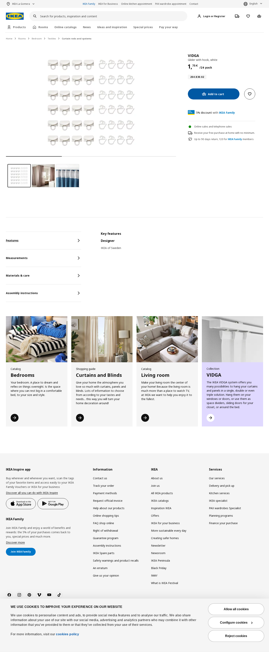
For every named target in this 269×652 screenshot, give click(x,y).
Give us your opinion (106, 575)
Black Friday (158, 568)
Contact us (100, 478)
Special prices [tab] (143, 27)
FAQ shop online (103, 523)
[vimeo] (39, 595)
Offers (155, 515)
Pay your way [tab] (168, 27)
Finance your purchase (223, 523)
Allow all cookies (236, 609)
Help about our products (108, 508)
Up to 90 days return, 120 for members (224, 139)
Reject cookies (236, 636)
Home (9, 38)
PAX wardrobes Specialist (225, 508)
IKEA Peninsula (160, 560)
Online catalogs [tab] (65, 27)
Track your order (103, 486)
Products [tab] (19, 27)
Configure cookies (234, 622)
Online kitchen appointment (136, 4)
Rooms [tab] (43, 27)
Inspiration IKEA (161, 508)
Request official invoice (107, 500)
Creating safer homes (165, 538)
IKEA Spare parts (103, 553)
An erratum (100, 568)
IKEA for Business (108, 4)
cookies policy (67, 634)
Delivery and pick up (221, 486)
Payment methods (105, 493)
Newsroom (158, 553)
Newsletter (158, 545)
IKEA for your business (165, 523)
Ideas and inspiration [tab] (112, 27)
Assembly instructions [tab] (22, 293)
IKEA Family (89, 4)
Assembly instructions (107, 545)
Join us (155, 486)
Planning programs (221, 515)
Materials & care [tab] (18, 275)
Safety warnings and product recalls (116, 560)
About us (157, 478)
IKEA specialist (218, 500)
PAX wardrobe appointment (170, 4)
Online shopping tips (106, 515)
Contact (193, 4)
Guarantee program (105, 538)
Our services (217, 478)
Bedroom (37, 38)
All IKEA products (162, 493)
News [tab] (87, 27)
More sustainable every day (168, 530)
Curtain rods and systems (76, 38)
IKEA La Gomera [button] (21, 4)
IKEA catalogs (160, 500)
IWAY (154, 575)
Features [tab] (12, 240)
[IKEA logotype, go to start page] (15, 16)
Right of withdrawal (105, 530)
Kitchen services (219, 493)
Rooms (22, 38)
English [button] (254, 3)
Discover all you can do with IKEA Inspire (32, 493)
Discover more (15, 542)
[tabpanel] (182, 243)
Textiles (52, 38)
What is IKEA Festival (164, 583)
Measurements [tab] (17, 258)
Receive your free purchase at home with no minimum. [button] (224, 133)
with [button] (215, 112)
